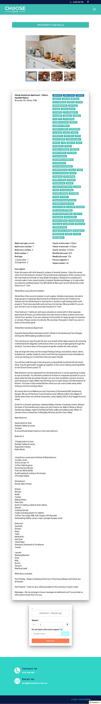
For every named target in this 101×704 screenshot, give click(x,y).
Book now (50, 641)
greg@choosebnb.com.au (34, 683)
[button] (72, 52)
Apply (65, 634)
